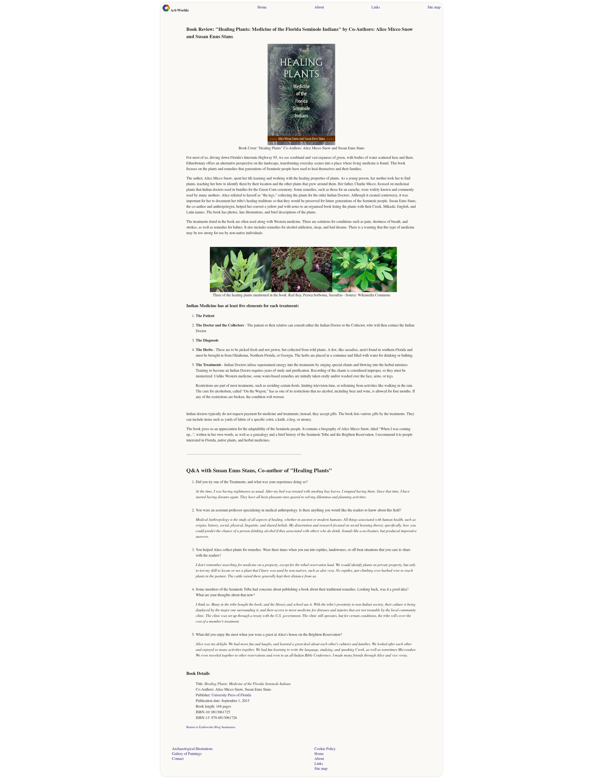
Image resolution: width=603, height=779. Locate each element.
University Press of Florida (231, 694)
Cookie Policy (325, 748)
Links (375, 6)
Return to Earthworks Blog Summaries (210, 727)
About (319, 6)
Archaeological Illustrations (192, 748)
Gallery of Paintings (187, 753)
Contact (177, 758)
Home (262, 6)
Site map (434, 6)
